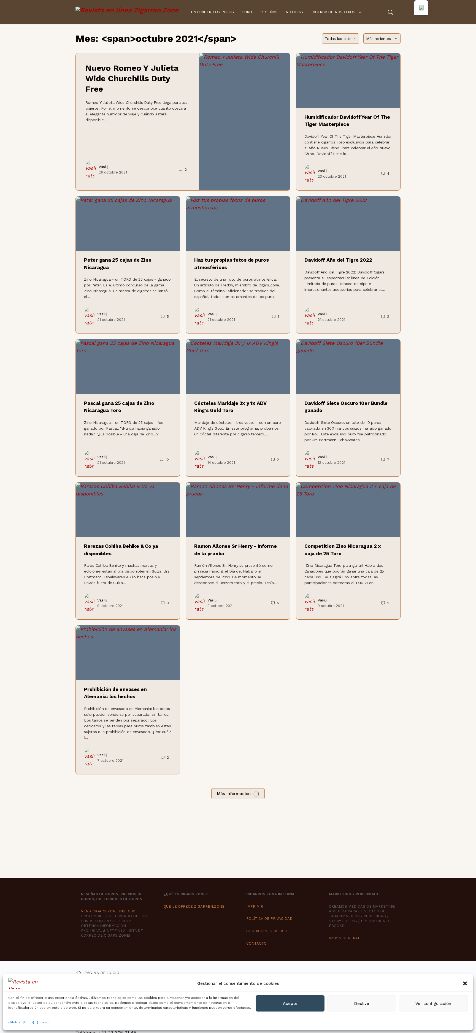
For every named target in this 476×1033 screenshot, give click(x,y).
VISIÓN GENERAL (344, 938)
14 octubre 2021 (221, 462)
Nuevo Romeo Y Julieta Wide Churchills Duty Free (131, 78)
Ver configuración (433, 1003)
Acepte (290, 1003)
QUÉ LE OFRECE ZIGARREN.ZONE (194, 906)
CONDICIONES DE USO (266, 931)
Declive (361, 1003)
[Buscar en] (390, 12)
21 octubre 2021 (111, 320)
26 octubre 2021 (113, 172)
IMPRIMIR (254, 906)
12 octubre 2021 (331, 462)
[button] (465, 983)
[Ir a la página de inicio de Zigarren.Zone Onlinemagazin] (126, 11)
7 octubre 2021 (110, 760)
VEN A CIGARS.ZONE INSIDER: (108, 911)
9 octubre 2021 (110, 606)
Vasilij (104, 166)
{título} (14, 1022)
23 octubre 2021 (332, 176)
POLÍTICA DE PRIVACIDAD (269, 919)
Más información (234, 793)
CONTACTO (256, 943)
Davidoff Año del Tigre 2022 (338, 260)
